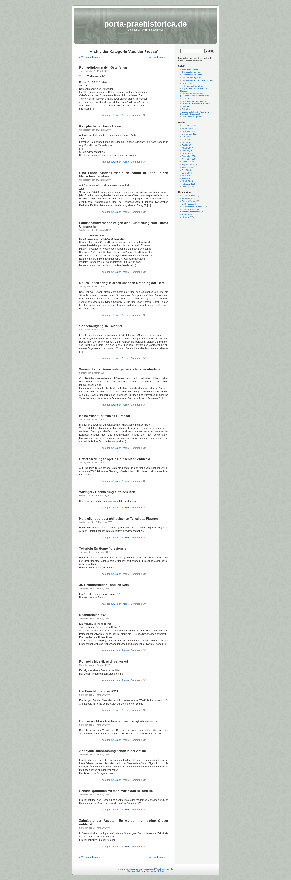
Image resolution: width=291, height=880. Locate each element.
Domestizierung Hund (192, 72)
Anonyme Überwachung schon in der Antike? (113, 751)
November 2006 (189, 159)
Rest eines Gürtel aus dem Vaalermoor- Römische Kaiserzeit (195, 102)
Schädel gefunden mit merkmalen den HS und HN (116, 791)
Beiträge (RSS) (134, 871)
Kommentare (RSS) (155, 871)
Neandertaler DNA (93, 615)
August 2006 (188, 167)
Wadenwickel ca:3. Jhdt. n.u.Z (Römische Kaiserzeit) (194, 113)
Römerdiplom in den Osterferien (103, 67)
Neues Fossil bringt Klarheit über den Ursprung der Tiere (122, 283)
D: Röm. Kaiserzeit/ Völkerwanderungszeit (190, 210)
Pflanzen (186, 98)
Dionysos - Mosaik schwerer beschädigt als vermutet (118, 721)
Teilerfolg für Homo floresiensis (102, 548)
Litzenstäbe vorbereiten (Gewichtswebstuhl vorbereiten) (194, 94)
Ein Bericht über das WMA (99, 691)
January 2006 (188, 187)
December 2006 (189, 156)
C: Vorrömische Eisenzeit (193, 207)
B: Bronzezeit (188, 204)
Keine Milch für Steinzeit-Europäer (104, 416)
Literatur (185, 217)
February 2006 (188, 184)
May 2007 (186, 142)
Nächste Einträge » (158, 57)
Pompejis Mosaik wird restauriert (103, 661)
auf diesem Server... (191, 69)
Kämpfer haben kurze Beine (100, 126)
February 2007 (188, 151)
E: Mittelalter (187, 214)
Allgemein (186, 198)
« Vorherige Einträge (90, 57)
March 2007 (187, 148)
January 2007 (188, 153)
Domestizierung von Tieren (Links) (197, 80)
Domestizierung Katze (192, 75)
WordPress (160, 869)
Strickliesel (186, 109)
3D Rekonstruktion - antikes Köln (104, 585)
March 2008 (187, 128)
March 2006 (187, 181)
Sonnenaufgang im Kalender (100, 326)
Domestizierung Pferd (192, 77)
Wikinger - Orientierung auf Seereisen (107, 492)
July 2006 (186, 170)
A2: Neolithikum (189, 195)
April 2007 (186, 145)
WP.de (170, 869)
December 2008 (189, 126)
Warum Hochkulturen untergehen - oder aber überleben (120, 369)
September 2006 (189, 164)
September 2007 (189, 134)
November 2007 (189, 131)
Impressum (187, 83)
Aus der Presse (120, 115)
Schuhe (185, 106)
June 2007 (187, 139)
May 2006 (186, 175)
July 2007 (186, 137)
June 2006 (187, 173)
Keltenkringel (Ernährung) (193, 86)
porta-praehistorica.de (145, 23)
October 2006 (188, 162)
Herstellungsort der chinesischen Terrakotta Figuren (118, 518)
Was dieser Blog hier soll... (194, 117)
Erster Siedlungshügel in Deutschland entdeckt (114, 459)
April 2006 (186, 178)
